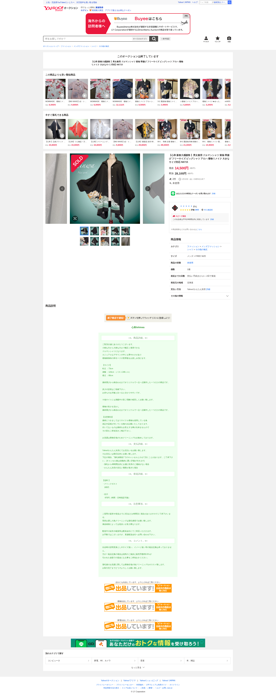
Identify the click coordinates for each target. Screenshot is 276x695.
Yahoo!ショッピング (149, 680)
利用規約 (139, 685)
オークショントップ (51, 46)
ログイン (84, 10)
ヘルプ (195, 2)
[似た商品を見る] (75, 218)
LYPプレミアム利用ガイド (156, 685)
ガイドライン (174, 685)
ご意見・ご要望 (146, 688)
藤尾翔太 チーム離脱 (220, 2)
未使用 (190, 263)
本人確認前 (208, 210)
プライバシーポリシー (104, 685)
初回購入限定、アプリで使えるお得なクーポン (111, 10)
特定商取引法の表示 (111, 688)
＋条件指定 (165, 39)
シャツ (94, 46)
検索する (154, 39)
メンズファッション (81, 46)
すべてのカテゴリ (140, 39)
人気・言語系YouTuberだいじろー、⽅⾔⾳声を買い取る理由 (71, 2)
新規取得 (99, 7)
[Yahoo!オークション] (61, 7)
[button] (200, 296)
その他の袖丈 (104, 46)
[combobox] (87, 38)
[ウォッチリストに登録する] (62, 95)
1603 (197, 210)
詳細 (213, 194)
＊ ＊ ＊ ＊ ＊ (186, 206)
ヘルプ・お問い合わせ (163, 688)
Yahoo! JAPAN (184, 2)
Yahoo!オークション (110, 680)
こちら (199, 229)
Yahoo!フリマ (129, 680)
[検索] (229, 2)
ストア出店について (129, 688)
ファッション (66, 46)
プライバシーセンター (125, 685)
